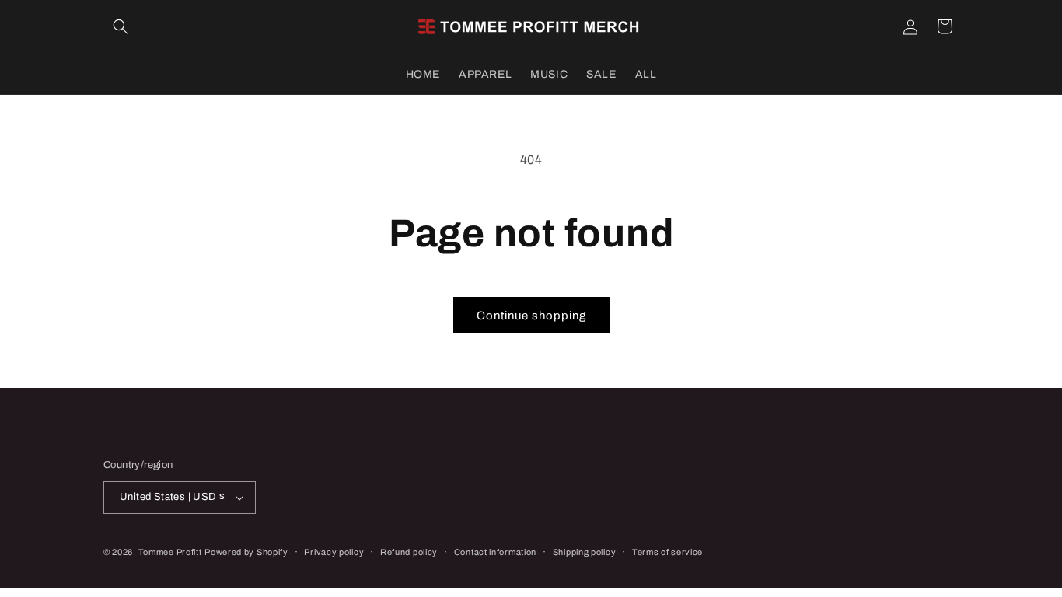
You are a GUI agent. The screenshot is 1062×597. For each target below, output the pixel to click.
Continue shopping (531, 315)
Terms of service (667, 552)
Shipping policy (585, 552)
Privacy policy (334, 552)
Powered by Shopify (246, 552)
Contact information (495, 552)
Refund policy (409, 552)
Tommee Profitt (170, 552)
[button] (120, 26)
